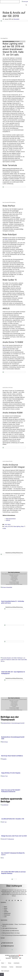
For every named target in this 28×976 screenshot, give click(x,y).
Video (5, 910)
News (9, 524)
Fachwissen (7, 915)
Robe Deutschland (11, 518)
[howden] (14, 625)
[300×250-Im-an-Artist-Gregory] (10, 554)
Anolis (4, 347)
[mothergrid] (25, 1)
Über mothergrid (5, 970)
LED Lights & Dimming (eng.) (9, 928)
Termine (6, 911)
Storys (5, 908)
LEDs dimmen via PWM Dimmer (10, 930)
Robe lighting (16, 526)
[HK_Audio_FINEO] (14, 609)
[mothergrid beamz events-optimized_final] (14, 680)
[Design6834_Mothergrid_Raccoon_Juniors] (14, 641)
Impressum (8, 958)
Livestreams (16, 963)
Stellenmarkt (7, 913)
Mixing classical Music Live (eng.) (11, 933)
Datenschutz (15, 958)
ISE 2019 (10, 526)
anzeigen (17, 41)
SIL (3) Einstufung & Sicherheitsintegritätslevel (14, 935)
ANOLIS (8, 520)
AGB (20, 958)
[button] (0, 960)
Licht (5, 524)
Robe (6, 239)
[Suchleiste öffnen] (26, 5)
